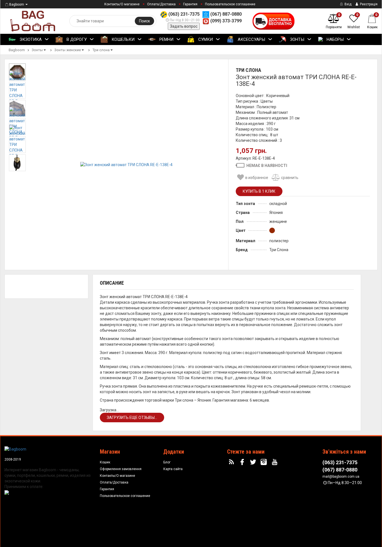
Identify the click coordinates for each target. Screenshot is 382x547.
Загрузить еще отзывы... (132, 417)
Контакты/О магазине (122, 4)
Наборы (335, 39)
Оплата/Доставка (161, 4)
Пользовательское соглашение (230, 4)
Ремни (165, 39)
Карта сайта (173, 469)
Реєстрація (368, 4)
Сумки (205, 39)
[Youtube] (275, 462)
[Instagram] (265, 462)
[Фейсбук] (243, 462)
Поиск (144, 21)
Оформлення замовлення (121, 469)
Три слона (248, 70)
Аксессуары (251, 39)
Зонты (296, 39)
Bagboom (16, 4)
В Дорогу (76, 39)
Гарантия (190, 4)
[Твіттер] (254, 462)
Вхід (348, 4)
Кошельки (122, 39)
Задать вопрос (183, 26)
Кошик (105, 462)
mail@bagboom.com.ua (340, 476)
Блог (167, 462)
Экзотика (30, 39)
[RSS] (232, 462)
